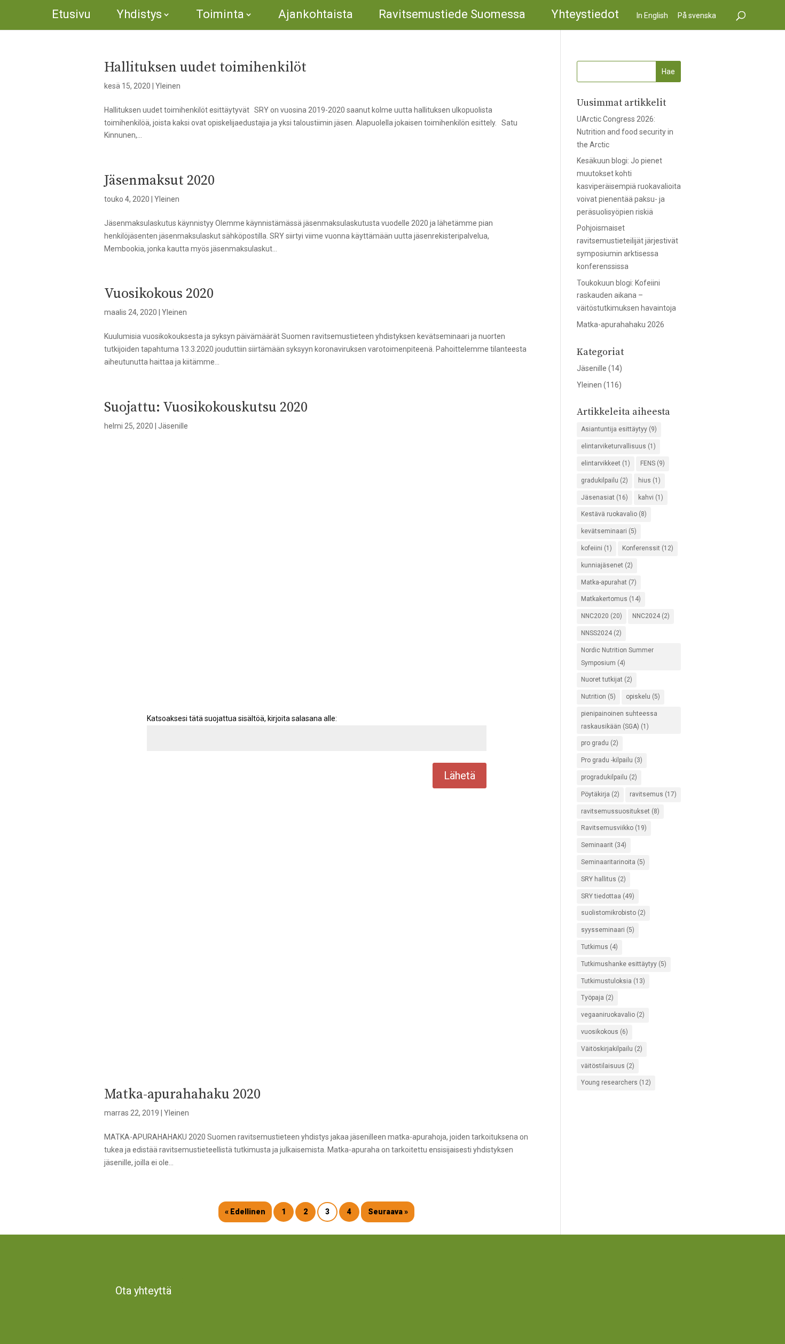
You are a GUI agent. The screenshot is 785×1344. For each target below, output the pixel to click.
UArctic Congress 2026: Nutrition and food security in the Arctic (625, 132)
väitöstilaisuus (607, 1066)
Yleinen (167, 86)
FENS (652, 463)
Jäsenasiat (604, 497)
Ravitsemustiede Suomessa (452, 14)
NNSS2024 (601, 633)
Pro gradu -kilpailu (611, 760)
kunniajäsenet (607, 565)
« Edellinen (245, 1211)
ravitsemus (653, 794)
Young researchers (616, 1082)
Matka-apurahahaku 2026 (620, 324)
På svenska (697, 15)
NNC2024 (651, 616)
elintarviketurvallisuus (618, 446)
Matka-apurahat (609, 582)
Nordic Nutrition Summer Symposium (617, 656)
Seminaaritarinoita (613, 862)
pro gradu (599, 743)
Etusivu (71, 14)
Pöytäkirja (600, 794)
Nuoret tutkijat (606, 679)
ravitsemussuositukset (620, 811)
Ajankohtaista (315, 14)
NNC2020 (601, 616)
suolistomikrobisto (613, 912)
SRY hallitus (603, 879)
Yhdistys (139, 14)
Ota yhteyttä (143, 1290)
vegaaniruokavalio (613, 1014)
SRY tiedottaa (607, 896)
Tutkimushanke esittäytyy (623, 964)
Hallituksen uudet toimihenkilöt (205, 67)
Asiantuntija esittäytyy (619, 429)
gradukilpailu (604, 480)
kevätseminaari (609, 531)
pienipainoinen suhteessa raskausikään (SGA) (619, 720)
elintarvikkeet (605, 463)
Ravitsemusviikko (614, 828)
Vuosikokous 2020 (159, 294)
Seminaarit (603, 845)
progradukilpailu (609, 777)
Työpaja (597, 997)
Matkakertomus (611, 599)
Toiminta (220, 14)
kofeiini (596, 548)
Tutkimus (599, 947)
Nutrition (598, 696)
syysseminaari (607, 930)
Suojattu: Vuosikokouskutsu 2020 (206, 407)
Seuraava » (388, 1211)
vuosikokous (604, 1031)
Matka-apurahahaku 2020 (182, 1094)
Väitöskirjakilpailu (611, 1049)
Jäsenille (173, 426)
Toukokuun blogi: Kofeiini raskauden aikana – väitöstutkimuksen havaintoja (626, 296)
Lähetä (459, 775)
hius (649, 480)
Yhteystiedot (585, 14)
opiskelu (643, 696)
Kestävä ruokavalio (614, 514)
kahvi (650, 497)
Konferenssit (647, 548)
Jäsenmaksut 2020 (159, 180)
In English (652, 15)
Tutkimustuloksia (613, 981)
